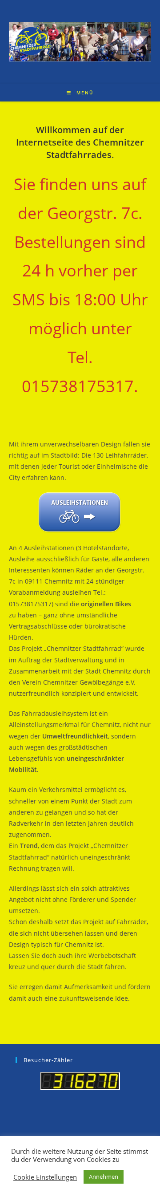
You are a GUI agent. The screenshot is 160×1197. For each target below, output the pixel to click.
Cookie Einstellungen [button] (45, 1177)
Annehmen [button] (103, 1177)
